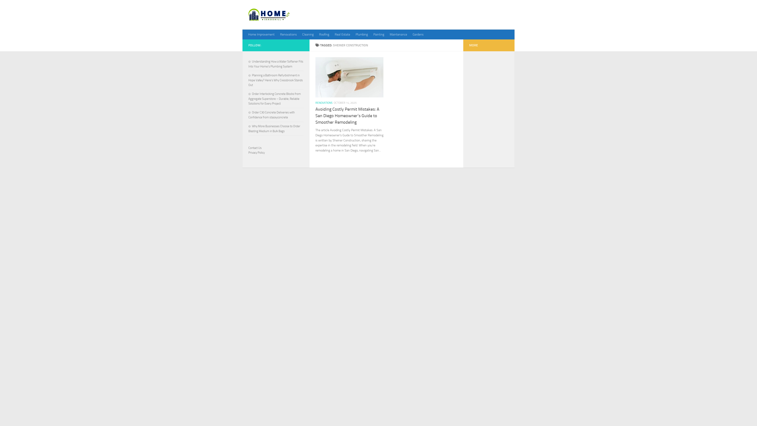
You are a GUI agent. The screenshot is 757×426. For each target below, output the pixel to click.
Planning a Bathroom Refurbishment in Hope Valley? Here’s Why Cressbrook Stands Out (275, 80)
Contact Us (255, 148)
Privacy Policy (256, 152)
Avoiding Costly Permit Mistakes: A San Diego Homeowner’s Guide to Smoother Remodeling (347, 116)
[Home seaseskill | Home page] (269, 15)
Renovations (288, 34)
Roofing (324, 34)
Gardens (418, 34)
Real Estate (342, 34)
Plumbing (362, 34)
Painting (378, 34)
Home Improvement (261, 34)
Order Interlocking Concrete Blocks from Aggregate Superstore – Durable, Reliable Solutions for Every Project (274, 98)
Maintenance (398, 34)
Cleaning (308, 34)
